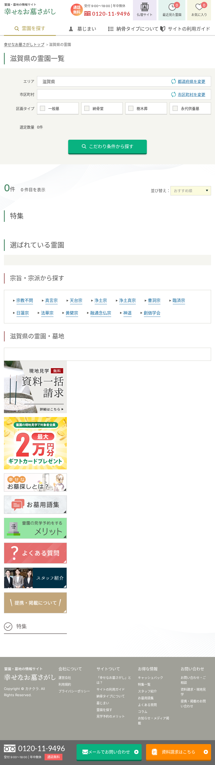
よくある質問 (147, 705)
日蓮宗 (22, 313)
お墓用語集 (146, 698)
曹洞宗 (154, 300)
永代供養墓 (190, 108)
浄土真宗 (127, 300)
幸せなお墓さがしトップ (24, 44)
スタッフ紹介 (147, 691)
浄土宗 (100, 300)
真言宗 (51, 300)
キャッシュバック (150, 678)
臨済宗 (179, 300)
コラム (142, 712)
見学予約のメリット (110, 716)
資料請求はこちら (178, 752)
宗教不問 (24, 300)
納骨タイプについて (137, 29)
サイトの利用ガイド (189, 29)
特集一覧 (144, 685)
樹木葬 (142, 108)
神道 (127, 313)
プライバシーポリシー (74, 691)
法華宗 (47, 313)
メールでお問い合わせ (109, 752)
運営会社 (64, 678)
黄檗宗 (72, 313)
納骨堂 (98, 108)
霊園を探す (33, 28)
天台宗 (76, 300)
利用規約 (64, 685)
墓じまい (86, 29)
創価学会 (152, 313)
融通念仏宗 (100, 313)
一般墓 (53, 108)
